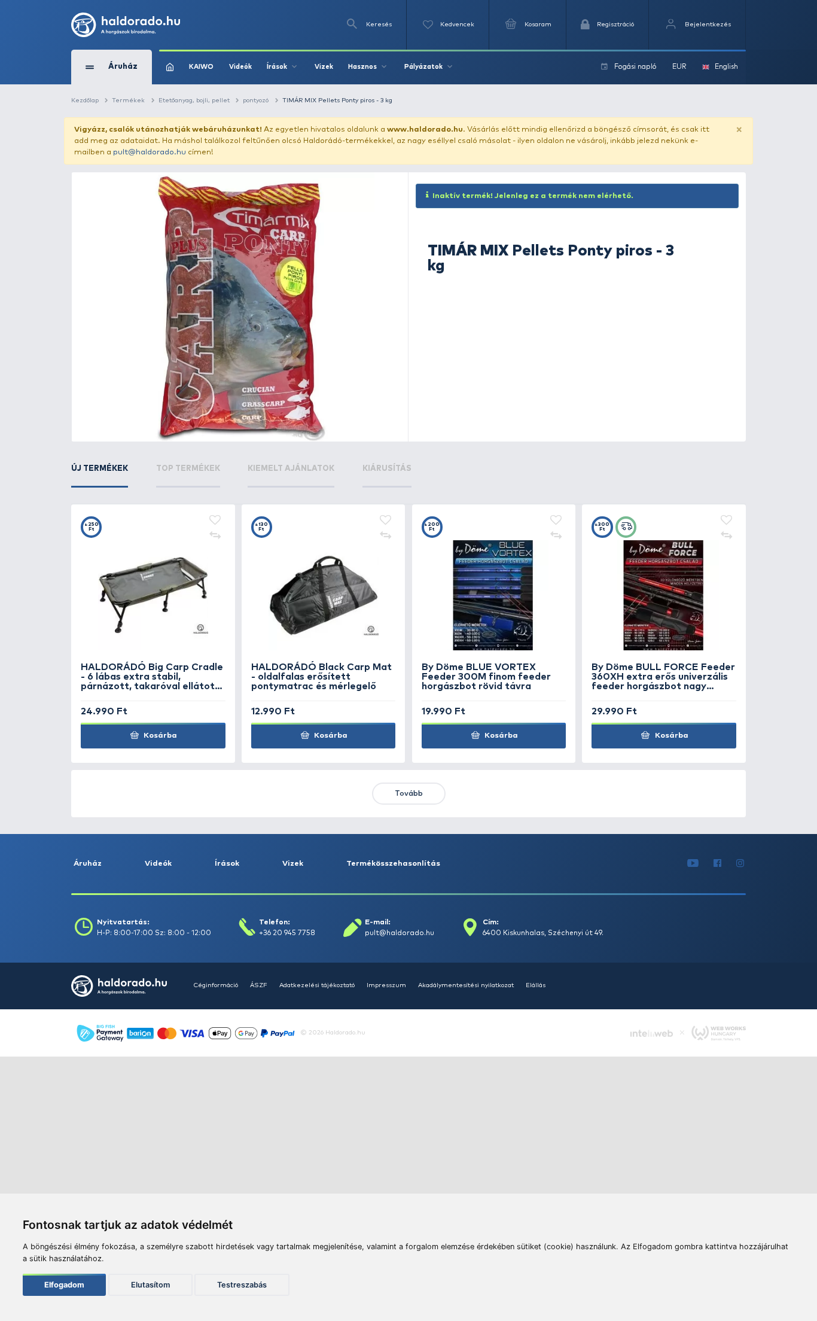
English (726, 66)
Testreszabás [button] (242, 1284)
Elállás (535, 985)
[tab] (99, 475)
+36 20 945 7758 (287, 933)
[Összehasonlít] (215, 535)
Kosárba (159, 735)
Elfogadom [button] (64, 1284)
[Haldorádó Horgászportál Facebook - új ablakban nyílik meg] (717, 863)
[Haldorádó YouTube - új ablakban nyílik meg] (693, 863)
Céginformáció (215, 985)
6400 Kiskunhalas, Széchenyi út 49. (543, 933)
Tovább (409, 794)
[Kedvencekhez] (215, 521)
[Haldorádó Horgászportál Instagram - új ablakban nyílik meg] (740, 863)
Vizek (324, 66)
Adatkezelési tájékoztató (317, 985)
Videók (240, 66)
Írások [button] (277, 66)
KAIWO (201, 66)
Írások (227, 864)
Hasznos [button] (362, 66)
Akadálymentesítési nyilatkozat (466, 985)
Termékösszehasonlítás (393, 864)
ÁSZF (258, 985)
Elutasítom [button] (150, 1284)
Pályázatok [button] (423, 66)
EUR (679, 66)
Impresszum (386, 985)
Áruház (88, 864)
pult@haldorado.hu (149, 152)
